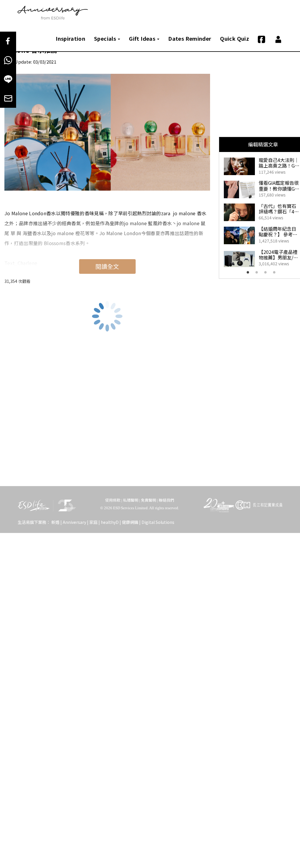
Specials (105, 38)
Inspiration (70, 38)
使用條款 (112, 500)
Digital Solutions (158, 522)
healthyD (110, 522)
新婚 (55, 522)
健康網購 (130, 522)
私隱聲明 (130, 500)
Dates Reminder (189, 38)
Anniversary (74, 522)
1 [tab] (250, 274)
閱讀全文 (107, 266)
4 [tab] (276, 274)
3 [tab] (267, 274)
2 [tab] (258, 274)
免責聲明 (148, 500)
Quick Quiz (234, 38)
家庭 (93, 522)
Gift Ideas (142, 38)
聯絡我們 (166, 500)
